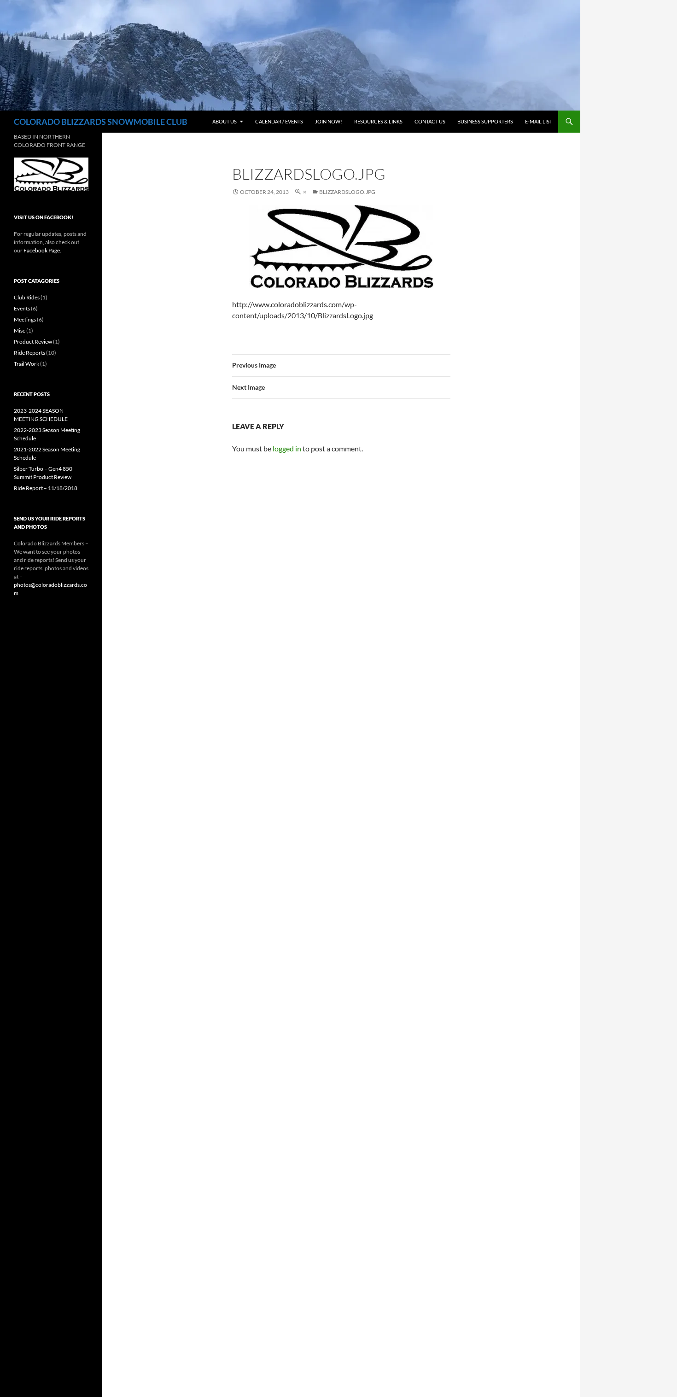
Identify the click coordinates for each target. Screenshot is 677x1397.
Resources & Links (378, 121)
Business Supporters (485, 121)
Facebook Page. (42, 250)
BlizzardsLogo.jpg (347, 191)
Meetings (25, 319)
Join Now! (328, 121)
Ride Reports (29, 352)
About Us (224, 121)
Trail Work (26, 363)
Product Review (33, 341)
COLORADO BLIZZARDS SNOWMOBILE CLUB (100, 122)
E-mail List (538, 121)
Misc (19, 330)
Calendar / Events (279, 121)
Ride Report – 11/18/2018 (45, 488)
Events (22, 308)
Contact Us (429, 121)
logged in (287, 448)
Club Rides (27, 297)
